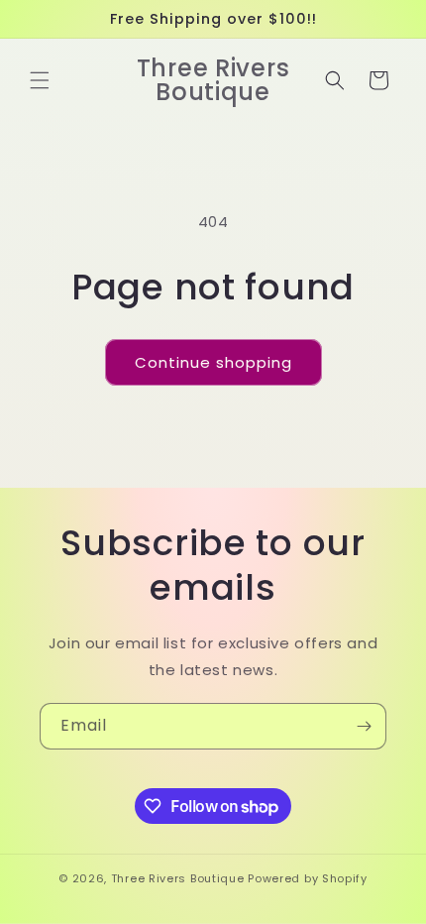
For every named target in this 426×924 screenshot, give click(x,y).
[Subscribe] (363, 726)
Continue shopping (213, 362)
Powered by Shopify (308, 878)
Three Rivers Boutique (179, 878)
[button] (39, 80)
